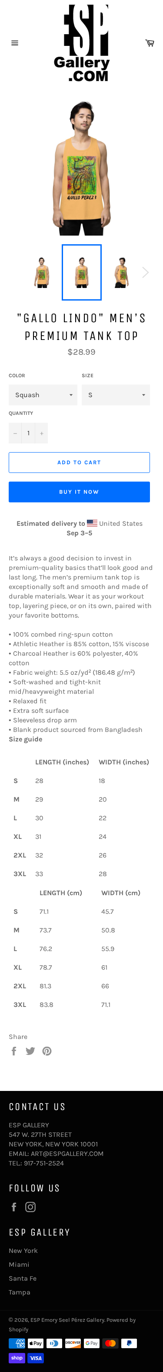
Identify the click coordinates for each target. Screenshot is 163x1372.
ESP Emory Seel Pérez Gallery (67, 1320)
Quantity (21, 413)
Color (17, 375)
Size (87, 375)
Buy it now (79, 492)
